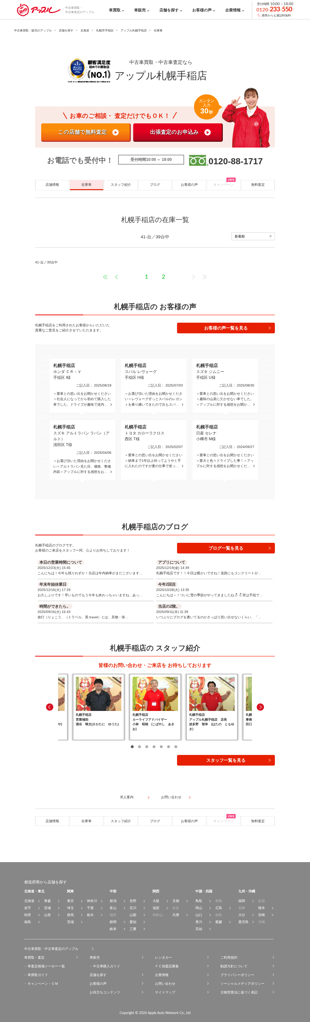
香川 (198, 922)
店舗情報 (52, 184)
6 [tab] (168, 746)
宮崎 (261, 915)
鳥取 (198, 901)
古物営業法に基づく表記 (239, 992)
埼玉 (70, 908)
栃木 (90, 915)
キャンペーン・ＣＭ (43, 983)
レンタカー (163, 957)
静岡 (113, 922)
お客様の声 (189, 184)
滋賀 (156, 908)
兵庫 (175, 915)
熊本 (261, 908)
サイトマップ (165, 992)
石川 (133, 908)
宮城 (47, 908)
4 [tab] (154, 746)
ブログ (155, 184)
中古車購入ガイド (106, 966)
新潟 (113, 901)
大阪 (156, 901)
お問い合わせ (165, 983)
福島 (27, 922)
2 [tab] (139, 746)
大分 (241, 915)
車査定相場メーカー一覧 (46, 966)
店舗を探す (66, 30)
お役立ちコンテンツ (105, 992)
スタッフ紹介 (121, 184)
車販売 (95, 957)
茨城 (70, 922)
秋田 (27, 915)
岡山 (198, 908)
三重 (133, 929)
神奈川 (92, 901)
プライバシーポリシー (237, 975)
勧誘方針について (234, 966)
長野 (133, 901)
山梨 (133, 915)
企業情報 (162, 975)
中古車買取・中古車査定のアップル (51, 949)
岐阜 (113, 929)
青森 (47, 901)
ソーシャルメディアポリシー (242, 983)
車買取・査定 (34, 957)
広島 (218, 908)
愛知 (133, 922)
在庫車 (86, 184)
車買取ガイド (38, 975)
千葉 (90, 908)
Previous (49, 707)
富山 (113, 908)
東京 (70, 901)
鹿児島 (243, 922)
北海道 (84, 30)
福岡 (241, 901)
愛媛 (218, 922)
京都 (175, 901)
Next (260, 707)
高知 (198, 929)
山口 (198, 915)
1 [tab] (132, 746)
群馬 (70, 915)
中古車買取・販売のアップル (33, 30)
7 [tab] (175, 746)
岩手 (27, 908)
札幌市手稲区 (105, 30)
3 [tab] (146, 746)
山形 (47, 915)
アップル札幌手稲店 (134, 30)
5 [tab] (161, 746)
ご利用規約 (228, 957)
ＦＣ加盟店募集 (167, 966)
